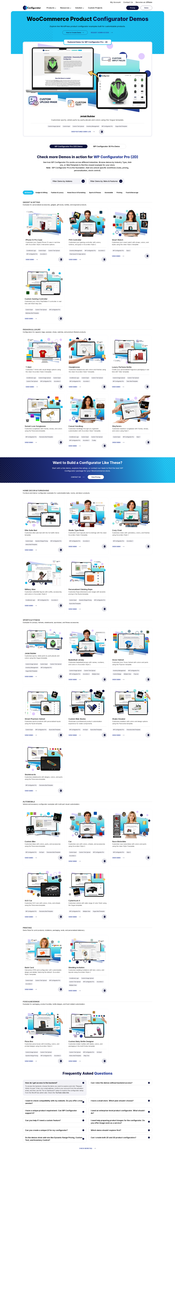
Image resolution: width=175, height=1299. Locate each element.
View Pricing (95, 477)
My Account (115, 2)
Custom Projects (95, 8)
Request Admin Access (100, 32)
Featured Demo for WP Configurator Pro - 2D (88, 42)
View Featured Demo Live (81, 132)
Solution (78, 8)
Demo (146, 8)
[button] (54, 1082)
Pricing (132, 8)
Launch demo (61, 259)
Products (50, 8)
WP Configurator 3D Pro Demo (106, 146)
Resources (64, 8)
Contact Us (128, 2)
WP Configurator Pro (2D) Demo (68, 146)
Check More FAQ (85, 1148)
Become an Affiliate (144, 2)
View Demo (30, 259)
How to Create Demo (73, 32)
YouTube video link (62, 1093)
